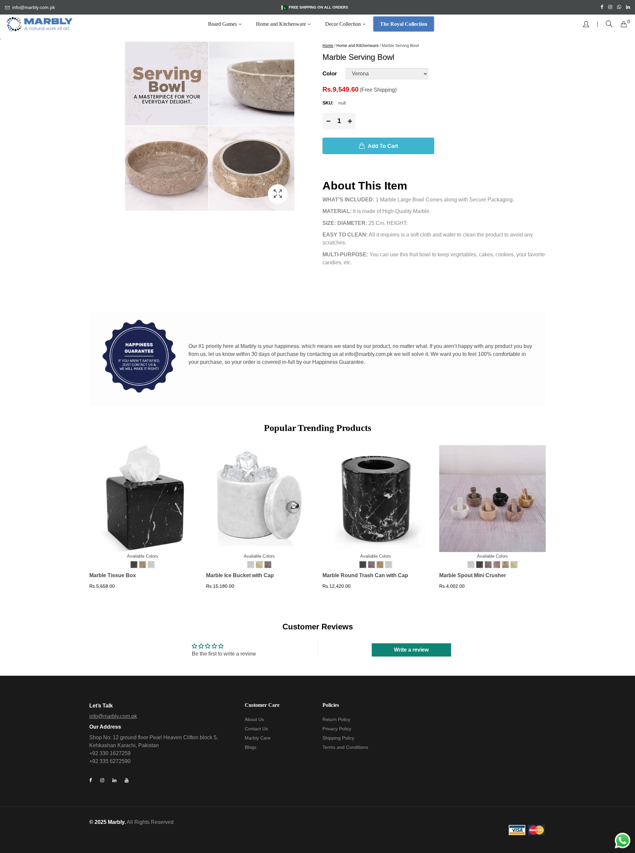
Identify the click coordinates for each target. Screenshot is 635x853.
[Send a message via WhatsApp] (623, 841)
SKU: (328, 103)
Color (329, 73)
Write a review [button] (411, 650)
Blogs (250, 747)
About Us (254, 719)
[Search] (609, 24)
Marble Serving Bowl (400, 45)
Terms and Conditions (345, 747)
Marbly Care (258, 738)
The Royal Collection (403, 24)
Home (327, 45)
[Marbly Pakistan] (39, 24)
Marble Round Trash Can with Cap (365, 575)
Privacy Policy (336, 728)
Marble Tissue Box (112, 575)
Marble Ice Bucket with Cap (240, 575)
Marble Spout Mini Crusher (472, 575)
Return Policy (336, 719)
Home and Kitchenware (357, 45)
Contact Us (256, 728)
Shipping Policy (338, 738)
